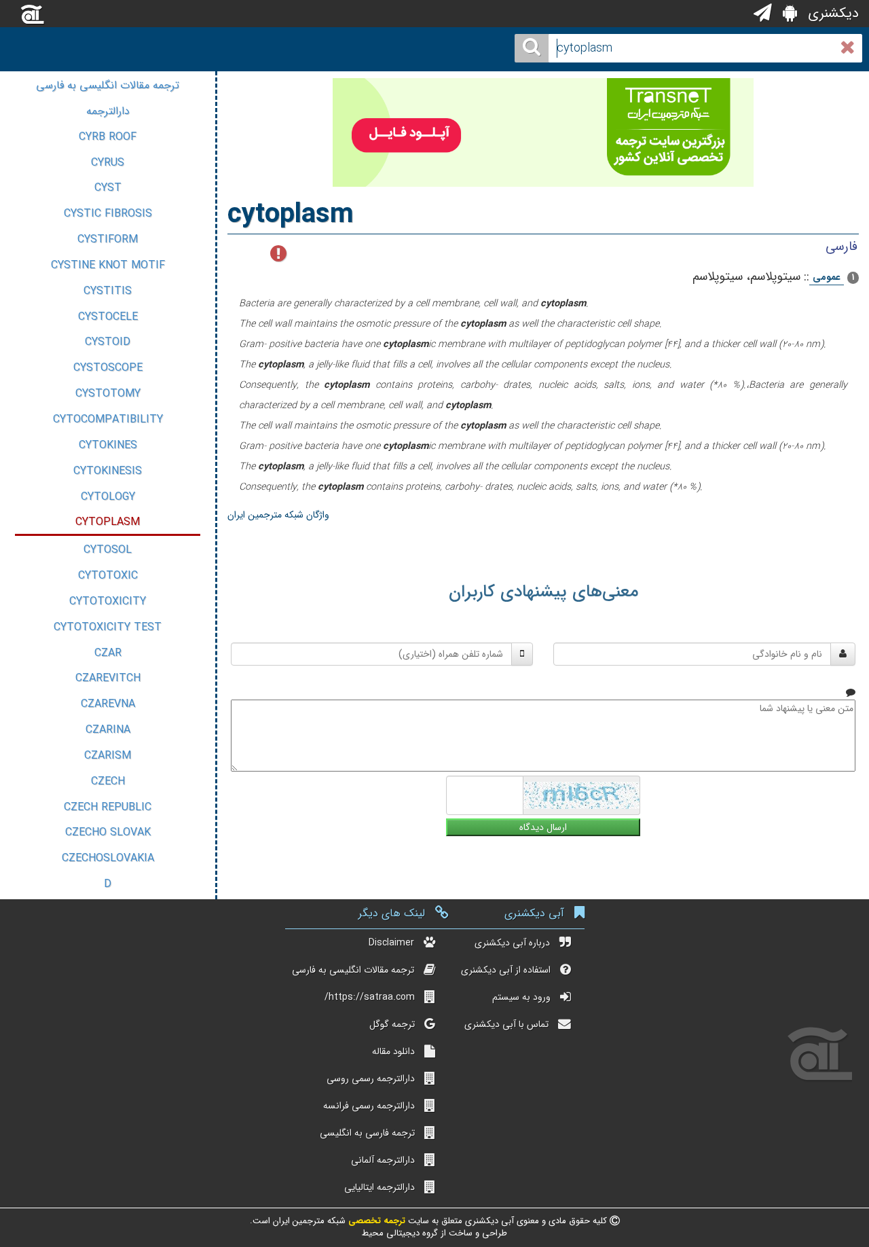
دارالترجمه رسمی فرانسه (369, 1105)
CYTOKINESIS (107, 471)
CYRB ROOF (107, 136)
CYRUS (107, 162)
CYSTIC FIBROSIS (108, 213)
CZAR (108, 653)
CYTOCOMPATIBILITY (108, 419)
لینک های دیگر (391, 913)
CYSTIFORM (107, 239)
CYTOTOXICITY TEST (108, 627)
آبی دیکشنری (534, 913)
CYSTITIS (108, 291)
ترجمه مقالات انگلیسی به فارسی (107, 85)
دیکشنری (831, 13)
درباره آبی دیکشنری (512, 942)
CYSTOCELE (108, 316)
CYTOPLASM (107, 521)
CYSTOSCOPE (108, 367)
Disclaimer (391, 942)
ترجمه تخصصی (375, 1221)
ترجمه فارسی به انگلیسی (367, 1132)
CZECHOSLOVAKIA (108, 858)
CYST (108, 187)
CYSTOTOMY (108, 393)
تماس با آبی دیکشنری (506, 1024)
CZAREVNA (108, 703)
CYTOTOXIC (108, 575)
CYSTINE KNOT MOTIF (108, 265)
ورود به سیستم (521, 997)
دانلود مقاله (393, 1051)
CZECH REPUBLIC (107, 807)
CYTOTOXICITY (107, 601)
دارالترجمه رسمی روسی (371, 1078)
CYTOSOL (108, 549)
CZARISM (107, 755)
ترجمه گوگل (392, 1024)
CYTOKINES (108, 445)
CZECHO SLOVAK (108, 832)
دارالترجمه (108, 111)
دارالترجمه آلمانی (383, 1160)
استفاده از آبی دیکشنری (506, 969)
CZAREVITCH (108, 678)
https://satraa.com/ (370, 997)
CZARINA (108, 729)
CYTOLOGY (108, 496)
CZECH (108, 781)
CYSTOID (107, 341)
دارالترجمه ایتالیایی (379, 1187)
